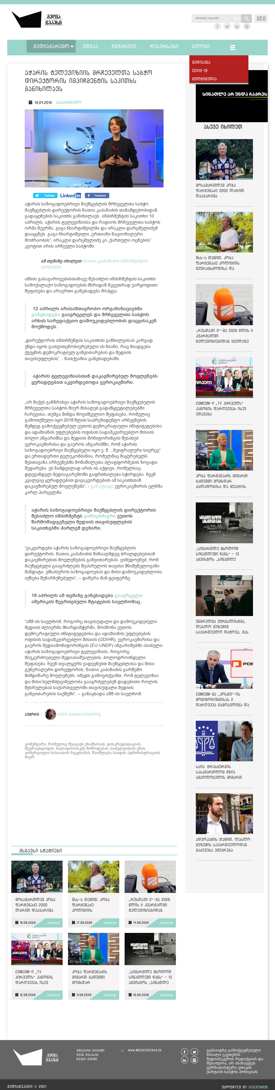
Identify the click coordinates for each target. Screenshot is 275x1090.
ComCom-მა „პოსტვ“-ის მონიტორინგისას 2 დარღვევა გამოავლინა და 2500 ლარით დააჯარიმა (222, 700)
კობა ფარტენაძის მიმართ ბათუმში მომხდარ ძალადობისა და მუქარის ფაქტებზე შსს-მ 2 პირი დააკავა (90, 978)
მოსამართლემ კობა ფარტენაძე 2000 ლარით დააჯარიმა (35, 905)
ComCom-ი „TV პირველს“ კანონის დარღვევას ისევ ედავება (34, 978)
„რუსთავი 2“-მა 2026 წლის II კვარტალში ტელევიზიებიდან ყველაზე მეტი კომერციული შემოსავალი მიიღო (149, 906)
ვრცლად (53, 923)
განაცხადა (102, 486)
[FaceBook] (45, 195)
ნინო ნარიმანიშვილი (78, 714)
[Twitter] (71, 195)
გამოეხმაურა (100, 516)
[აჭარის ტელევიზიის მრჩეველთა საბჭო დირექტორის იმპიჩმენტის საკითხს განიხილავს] (94, 149)
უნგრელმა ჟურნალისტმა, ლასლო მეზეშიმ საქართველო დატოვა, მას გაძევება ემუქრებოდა (222, 628)
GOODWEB (258, 1087)
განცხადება (45, 314)
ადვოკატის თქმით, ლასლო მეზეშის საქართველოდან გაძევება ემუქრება (223, 845)
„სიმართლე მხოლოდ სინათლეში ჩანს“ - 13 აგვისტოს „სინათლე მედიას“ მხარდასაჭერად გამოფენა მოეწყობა (150, 978)
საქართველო (68, 102)
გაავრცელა (128, 595)
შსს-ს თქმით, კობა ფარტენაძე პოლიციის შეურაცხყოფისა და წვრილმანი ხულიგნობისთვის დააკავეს (91, 906)
